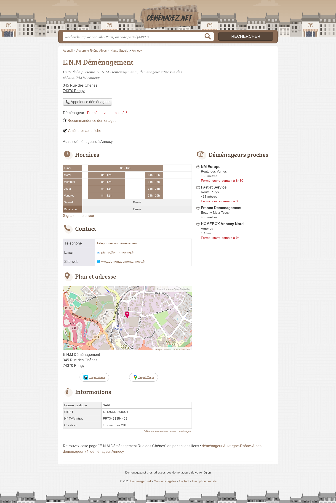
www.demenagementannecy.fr (123, 261)
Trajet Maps (146, 377)
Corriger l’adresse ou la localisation (172, 349)
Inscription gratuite (204, 481)
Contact (184, 481)
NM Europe (210, 167)
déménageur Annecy (107, 451)
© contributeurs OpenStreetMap (173, 289)
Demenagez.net (168, 16)
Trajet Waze (97, 377)
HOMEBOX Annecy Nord (222, 224)
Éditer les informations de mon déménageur (168, 431)
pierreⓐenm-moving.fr (117, 252)
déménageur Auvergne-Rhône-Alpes (231, 446)
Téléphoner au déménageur (116, 243)
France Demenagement (221, 208)
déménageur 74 (75, 451)
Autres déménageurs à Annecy (88, 142)
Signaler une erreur (78, 216)
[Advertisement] (234, 88)
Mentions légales (165, 481)
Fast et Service (214, 187)
